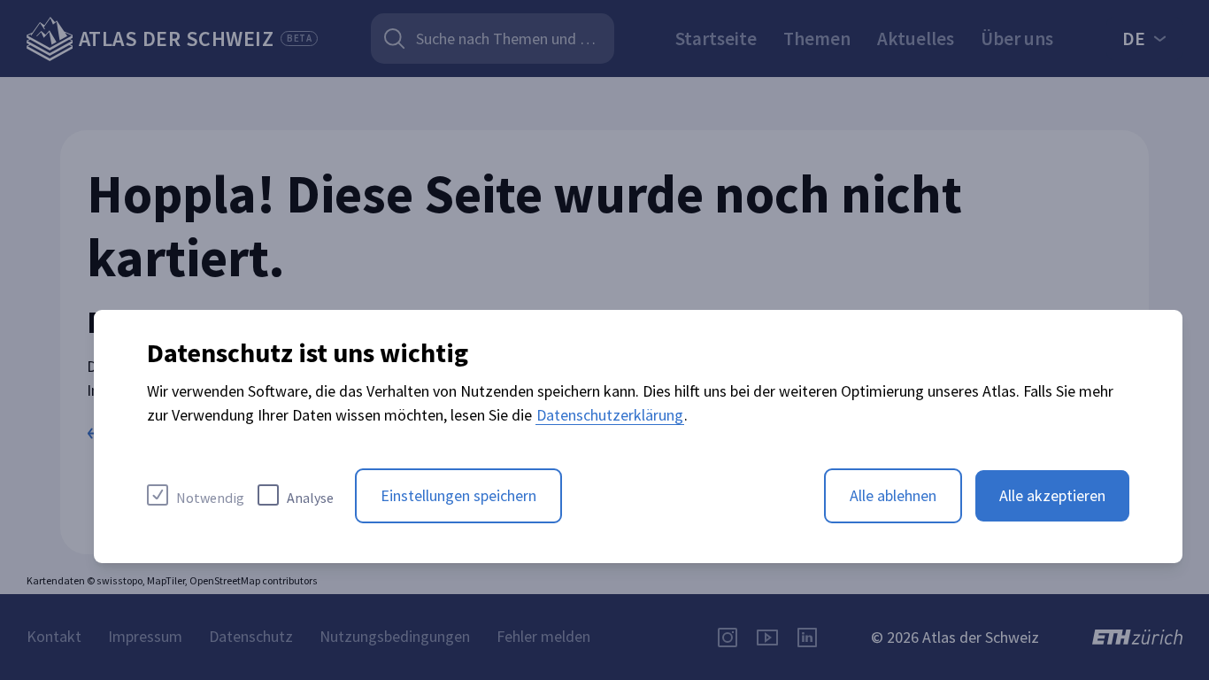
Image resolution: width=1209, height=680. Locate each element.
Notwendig (210, 497)
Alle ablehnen (893, 495)
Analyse (310, 497)
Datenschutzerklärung (609, 415)
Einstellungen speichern (458, 495)
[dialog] (638, 436)
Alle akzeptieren (1052, 495)
